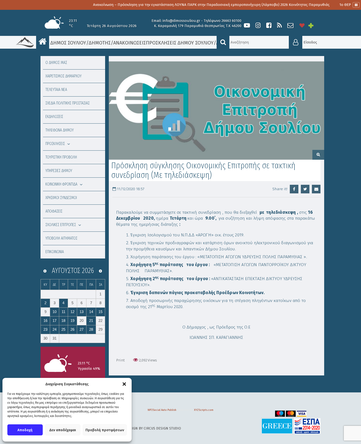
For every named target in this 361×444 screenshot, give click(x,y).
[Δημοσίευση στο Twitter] (305, 189)
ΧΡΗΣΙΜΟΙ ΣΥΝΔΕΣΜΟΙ (61, 197)
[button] (124, 384)
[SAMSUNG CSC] (216, 110)
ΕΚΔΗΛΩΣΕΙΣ (54, 116)
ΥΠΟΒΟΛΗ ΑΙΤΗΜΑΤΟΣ (61, 238)
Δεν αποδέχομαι (62, 430)
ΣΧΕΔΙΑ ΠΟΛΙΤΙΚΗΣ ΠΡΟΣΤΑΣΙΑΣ (67, 103)
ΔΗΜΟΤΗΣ (100, 43)
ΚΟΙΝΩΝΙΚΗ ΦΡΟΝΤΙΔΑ (61, 184)
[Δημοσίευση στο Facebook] (294, 189)
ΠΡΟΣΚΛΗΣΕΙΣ (55, 143)
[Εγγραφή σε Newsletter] (290, 25)
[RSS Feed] (279, 25)
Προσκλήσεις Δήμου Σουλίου (180, 43)
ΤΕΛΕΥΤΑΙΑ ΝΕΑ (56, 89)
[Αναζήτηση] (223, 42)
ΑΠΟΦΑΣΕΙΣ (53, 211)
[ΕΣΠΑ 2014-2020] (307, 426)
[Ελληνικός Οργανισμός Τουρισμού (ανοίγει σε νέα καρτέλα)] (277, 426)
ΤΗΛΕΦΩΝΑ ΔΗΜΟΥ (59, 130)
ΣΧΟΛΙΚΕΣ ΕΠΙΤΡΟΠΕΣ (60, 224)
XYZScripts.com (203, 410)
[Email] (316, 189)
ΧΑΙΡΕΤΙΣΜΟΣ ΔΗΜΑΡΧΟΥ (63, 76)
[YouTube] (247, 25)
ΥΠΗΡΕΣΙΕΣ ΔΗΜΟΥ (58, 170)
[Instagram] (258, 25)
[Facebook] (269, 25)
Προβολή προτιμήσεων (104, 430)
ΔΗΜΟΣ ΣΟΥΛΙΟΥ (67, 43)
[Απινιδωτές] (302, 25)
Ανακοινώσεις (129, 43)
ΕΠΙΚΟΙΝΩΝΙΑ (54, 251)
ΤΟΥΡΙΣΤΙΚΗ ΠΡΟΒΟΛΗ (61, 157)
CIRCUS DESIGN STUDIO (162, 428)
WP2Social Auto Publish (162, 410)
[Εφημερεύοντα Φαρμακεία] (314, 25)
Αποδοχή (24, 430)
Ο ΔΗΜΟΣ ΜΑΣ (56, 62)
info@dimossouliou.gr (181, 20)
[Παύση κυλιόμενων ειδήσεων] (356, 5)
